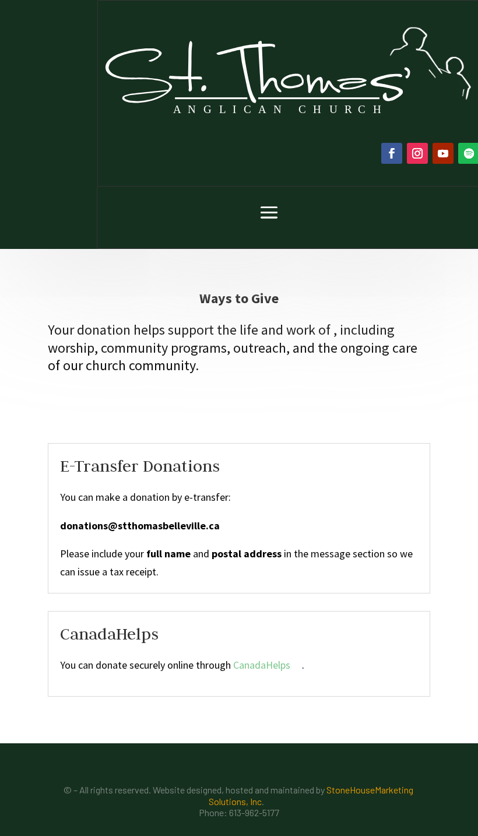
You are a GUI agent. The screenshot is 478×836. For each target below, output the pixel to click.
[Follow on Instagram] (417, 153)
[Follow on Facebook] (391, 153)
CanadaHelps (261, 665)
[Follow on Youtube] (443, 153)
